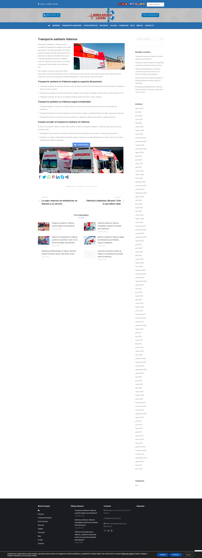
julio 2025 (138, 156)
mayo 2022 (139, 296)
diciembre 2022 (140, 270)
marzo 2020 (139, 391)
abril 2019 (138, 432)
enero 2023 (139, 266)
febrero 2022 (139, 307)
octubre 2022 (139, 277)
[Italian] (141, 4)
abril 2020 (138, 388)
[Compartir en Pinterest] (53, 177)
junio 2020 (138, 380)
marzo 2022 (139, 303)
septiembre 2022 (141, 281)
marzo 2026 (139, 127)
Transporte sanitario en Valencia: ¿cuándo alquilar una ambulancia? (63, 224)
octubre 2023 (139, 233)
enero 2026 (139, 134)
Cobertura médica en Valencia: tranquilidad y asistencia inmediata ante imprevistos (109, 226)
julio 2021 (138, 333)
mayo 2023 (139, 252)
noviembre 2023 (140, 230)
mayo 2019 (139, 428)
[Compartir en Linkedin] (58, 177)
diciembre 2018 (140, 447)
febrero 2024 (139, 219)
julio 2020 (138, 377)
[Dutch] (131, 4)
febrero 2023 (139, 263)
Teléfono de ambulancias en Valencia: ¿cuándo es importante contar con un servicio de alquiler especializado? (65, 240)
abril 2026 (138, 123)
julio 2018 (138, 465)
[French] (136, 4)
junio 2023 (138, 248)
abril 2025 (138, 167)
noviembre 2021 (140, 318)
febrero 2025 (139, 174)
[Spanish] (143, 4)
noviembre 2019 (140, 406)
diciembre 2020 (140, 358)
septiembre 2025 (141, 149)
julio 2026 (138, 112)
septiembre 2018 (141, 458)
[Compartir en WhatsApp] (49, 177)
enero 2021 (139, 355)
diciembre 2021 (140, 314)
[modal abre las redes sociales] (67, 177)
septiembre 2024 (141, 193)
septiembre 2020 (141, 369)
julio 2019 (138, 421)
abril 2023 (138, 255)
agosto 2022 (139, 285)
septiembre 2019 (141, 414)
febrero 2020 (139, 395)
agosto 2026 (139, 108)
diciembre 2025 (140, 138)
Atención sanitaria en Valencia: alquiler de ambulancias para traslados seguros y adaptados (111, 240)
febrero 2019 (139, 439)
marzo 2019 (139, 436)
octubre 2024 (139, 189)
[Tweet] (44, 177)
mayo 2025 (139, 163)
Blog (73, 186)
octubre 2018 (139, 454)
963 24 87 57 (116, 518)
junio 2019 (138, 425)
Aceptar (162, 555)
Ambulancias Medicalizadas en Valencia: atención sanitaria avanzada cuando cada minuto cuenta (59, 252)
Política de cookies (127, 554)
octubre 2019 (139, 410)
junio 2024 (138, 204)
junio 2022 (138, 292)
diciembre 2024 (140, 182)
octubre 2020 (139, 366)
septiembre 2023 (141, 237)
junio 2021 (138, 336)
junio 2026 (138, 116)
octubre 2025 (139, 145)
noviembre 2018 (140, 450)
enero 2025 (139, 178)
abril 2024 (138, 211)
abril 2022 (138, 299)
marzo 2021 (139, 347)
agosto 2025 (139, 152)
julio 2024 (138, 200)
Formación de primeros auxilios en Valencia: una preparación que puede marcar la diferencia (110, 254)
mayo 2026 (139, 119)
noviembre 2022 (140, 274)
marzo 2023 (139, 259)
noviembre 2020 (140, 362)
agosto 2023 (139, 241)
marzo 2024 (139, 215)
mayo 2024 (139, 208)
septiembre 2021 (141, 325)
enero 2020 (139, 399)
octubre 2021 (139, 322)
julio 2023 (138, 244)
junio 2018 (138, 469)
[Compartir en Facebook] (40, 177)
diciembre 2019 (140, 402)
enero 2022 (139, 311)
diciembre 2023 (140, 226)
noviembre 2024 (140, 185)
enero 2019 (139, 443)
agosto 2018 (139, 461)
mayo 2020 (139, 384)
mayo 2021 (139, 340)
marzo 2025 (139, 171)
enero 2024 (139, 222)
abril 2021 (138, 344)
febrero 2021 (139, 351)
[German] (138, 4)
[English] (133, 4)
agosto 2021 (139, 329)
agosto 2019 (139, 417)
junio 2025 (138, 160)
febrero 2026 (139, 130)
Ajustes (188, 555)
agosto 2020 (139, 373)
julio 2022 (138, 288)
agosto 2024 (139, 196)
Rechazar (176, 555)
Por (80, 186)
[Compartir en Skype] (62, 177)
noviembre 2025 (140, 141)
